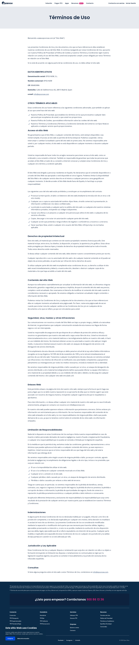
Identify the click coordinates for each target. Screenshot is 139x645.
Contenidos (103, 627)
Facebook (60, 640)
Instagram (69, 640)
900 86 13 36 (95, 599)
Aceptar (10, 638)
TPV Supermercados (15, 621)
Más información (23, 638)
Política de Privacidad (106, 618)
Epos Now (7, 3)
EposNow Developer (106, 624)
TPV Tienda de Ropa (15, 624)
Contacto (90, 3)
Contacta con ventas (116, 3)
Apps (67, 3)
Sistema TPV (73, 618)
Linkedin (77, 640)
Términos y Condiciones (107, 621)
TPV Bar (42, 618)
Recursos (77, 3)
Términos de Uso (105, 615)
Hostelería (43, 615)
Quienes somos (74, 627)
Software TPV (74, 615)
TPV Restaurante (45, 624)
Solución (48, 3)
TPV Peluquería (14, 618)
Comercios (13, 615)
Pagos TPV (58, 3)
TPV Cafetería (44, 621)
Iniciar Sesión (131, 3)
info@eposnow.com (41, 94)
